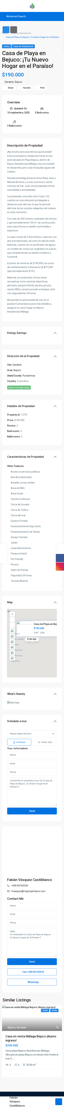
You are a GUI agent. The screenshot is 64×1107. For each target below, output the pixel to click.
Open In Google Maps (19, 387)
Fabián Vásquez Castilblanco (29, 880)
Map (10, 602)
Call (33, 972)
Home (5, 33)
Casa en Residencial (21, 33)
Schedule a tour (17, 721)
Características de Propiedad (25, 456)
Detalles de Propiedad (21, 406)
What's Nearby (16, 694)
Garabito (9, 82)
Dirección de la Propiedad (23, 356)
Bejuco (18, 82)
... (13, 1058)
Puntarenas (29, 375)
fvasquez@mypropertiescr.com (28, 891)
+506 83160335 (19, 885)
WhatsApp (33, 982)
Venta (6, 46)
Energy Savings (17, 333)
